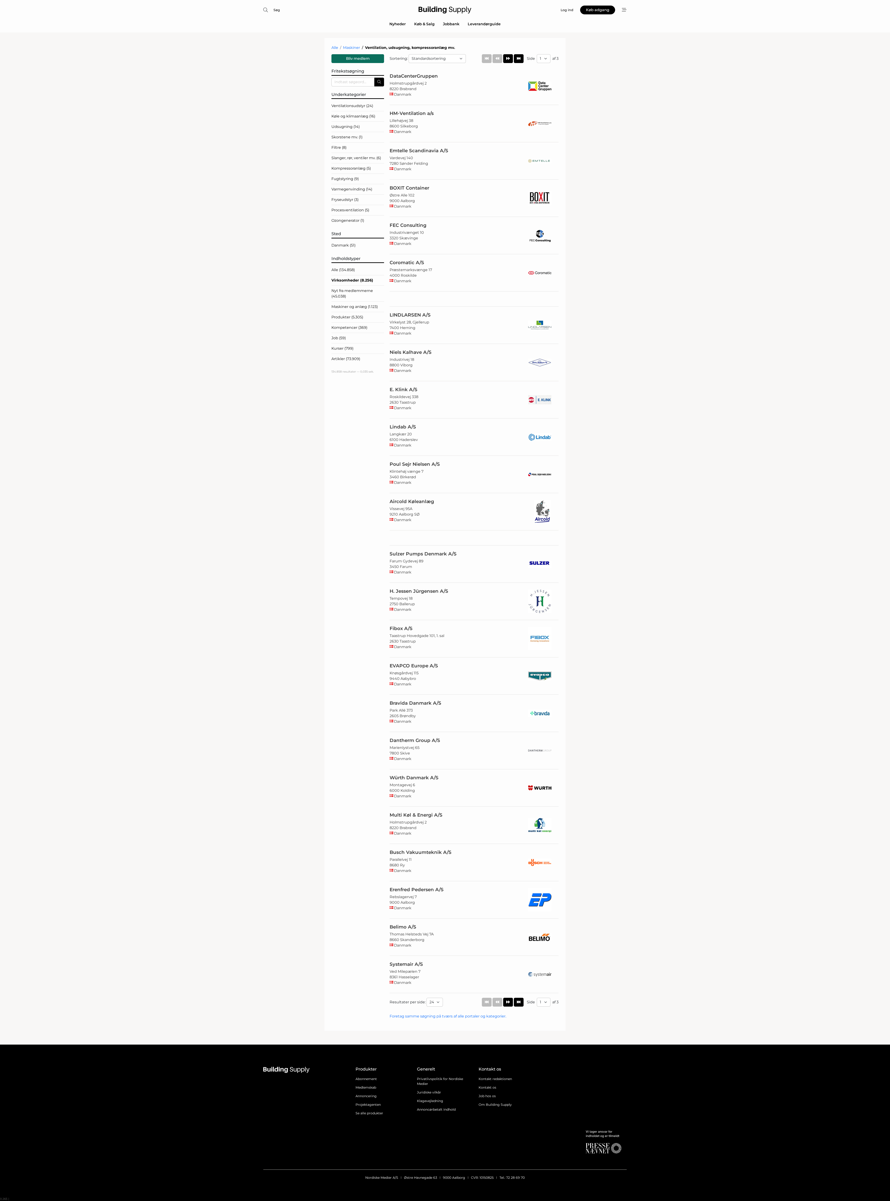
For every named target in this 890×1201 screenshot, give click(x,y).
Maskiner (351, 47)
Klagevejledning (430, 1101)
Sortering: (399, 58)
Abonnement (366, 1079)
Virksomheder (352, 280)
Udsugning (345, 126)
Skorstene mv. (346, 137)
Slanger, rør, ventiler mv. (356, 158)
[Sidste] (519, 58)
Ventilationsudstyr (352, 106)
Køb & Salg (424, 24)
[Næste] (508, 58)
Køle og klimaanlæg (353, 116)
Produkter (347, 317)
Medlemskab (366, 1087)
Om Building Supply (495, 1105)
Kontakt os (487, 1087)
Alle (334, 47)
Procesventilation (350, 210)
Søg (276, 10)
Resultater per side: (408, 1002)
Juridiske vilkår (429, 1092)
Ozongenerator (347, 220)
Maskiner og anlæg (354, 306)
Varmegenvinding (351, 189)
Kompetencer (349, 327)
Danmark (343, 245)
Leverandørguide (484, 24)
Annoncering (366, 1096)
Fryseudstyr (345, 199)
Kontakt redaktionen (495, 1079)
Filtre (338, 147)
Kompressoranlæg (351, 168)
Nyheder (397, 24)
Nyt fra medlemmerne (352, 293)
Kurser (342, 348)
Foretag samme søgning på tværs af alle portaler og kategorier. (448, 1016)
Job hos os (487, 1096)
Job (338, 338)
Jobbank (451, 24)
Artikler (345, 359)
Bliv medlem (358, 58)
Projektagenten (368, 1105)
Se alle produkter (369, 1113)
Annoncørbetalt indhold (436, 1109)
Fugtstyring (345, 179)
